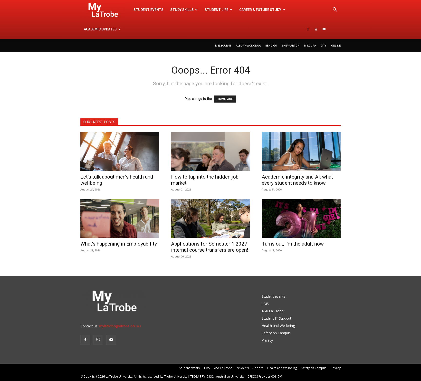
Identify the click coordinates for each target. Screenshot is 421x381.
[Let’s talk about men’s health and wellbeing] (119, 151)
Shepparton (290, 45)
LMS (265, 303)
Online (336, 45)
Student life (216, 10)
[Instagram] (316, 29)
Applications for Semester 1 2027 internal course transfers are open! (209, 247)
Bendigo (271, 45)
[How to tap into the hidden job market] (210, 151)
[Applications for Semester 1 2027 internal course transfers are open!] (210, 218)
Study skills (182, 10)
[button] (335, 10)
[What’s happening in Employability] (119, 218)
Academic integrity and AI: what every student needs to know (297, 180)
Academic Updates (100, 29)
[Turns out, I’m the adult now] (301, 218)
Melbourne (223, 45)
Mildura (310, 45)
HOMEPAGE (225, 99)
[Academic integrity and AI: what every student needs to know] (301, 151)
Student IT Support (276, 318)
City (323, 45)
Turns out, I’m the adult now (293, 244)
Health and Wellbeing (278, 325)
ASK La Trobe (272, 311)
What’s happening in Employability (118, 244)
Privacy (267, 340)
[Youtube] (324, 29)
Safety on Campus (276, 333)
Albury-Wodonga (248, 45)
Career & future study (260, 10)
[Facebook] (308, 29)
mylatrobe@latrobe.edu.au (120, 326)
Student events (148, 10)
